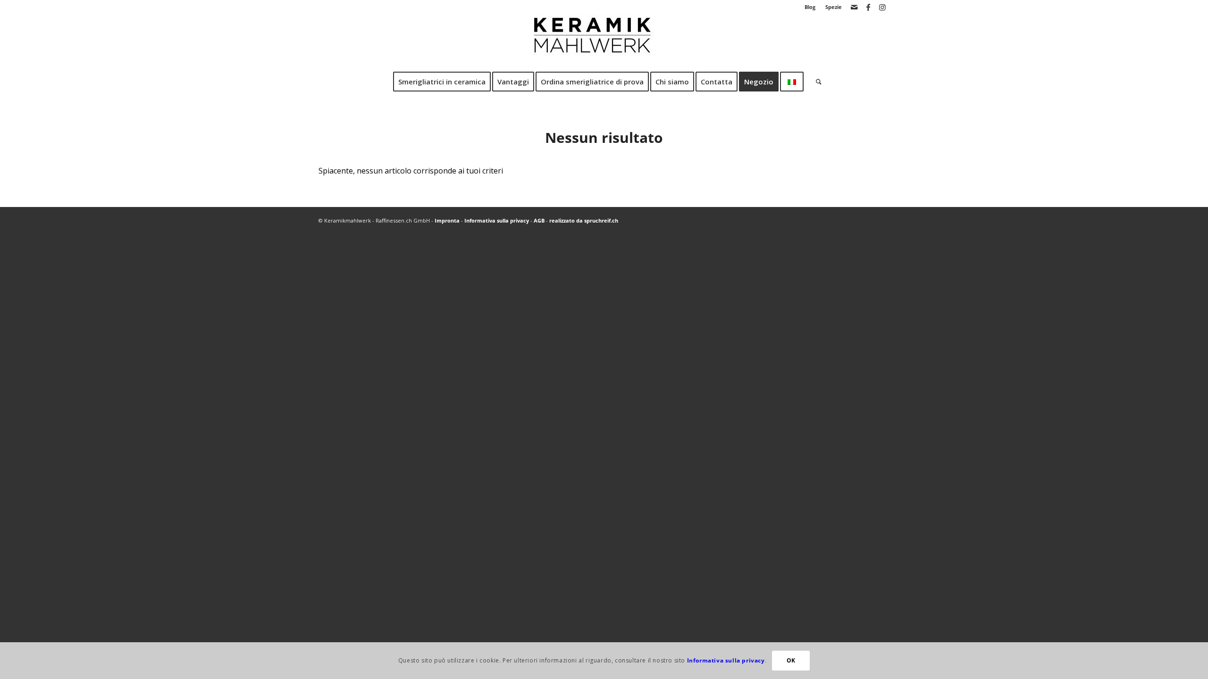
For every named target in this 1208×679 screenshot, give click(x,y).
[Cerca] (816, 81)
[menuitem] (810, 7)
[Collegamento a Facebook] (868, 7)
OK (791, 660)
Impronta (447, 220)
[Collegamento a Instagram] (882, 7)
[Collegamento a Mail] (854, 7)
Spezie (833, 6)
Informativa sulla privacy (496, 220)
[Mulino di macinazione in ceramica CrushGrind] (604, 42)
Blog (810, 6)
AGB (539, 220)
